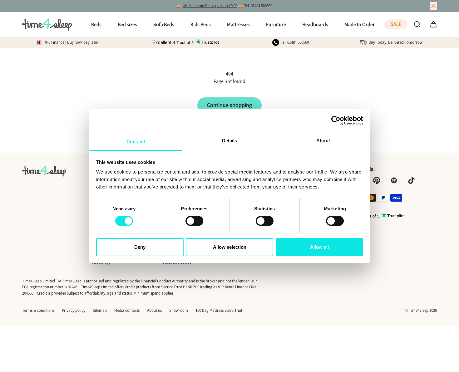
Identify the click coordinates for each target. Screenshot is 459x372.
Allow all (319, 247)
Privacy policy (73, 310)
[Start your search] (417, 24)
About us (154, 310)
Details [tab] (229, 140)
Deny (140, 247)
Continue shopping (229, 105)
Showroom (178, 310)
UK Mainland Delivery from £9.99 (210, 5)
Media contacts (127, 310)
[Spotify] (394, 180)
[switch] (194, 221)
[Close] (433, 6)
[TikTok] (411, 180)
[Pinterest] (376, 180)
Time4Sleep (418, 310)
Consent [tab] (135, 141)
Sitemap (100, 310)
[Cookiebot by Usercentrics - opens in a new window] (335, 120)
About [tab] (323, 140)
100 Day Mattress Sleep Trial (218, 310)
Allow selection (229, 247)
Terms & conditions (38, 310)
